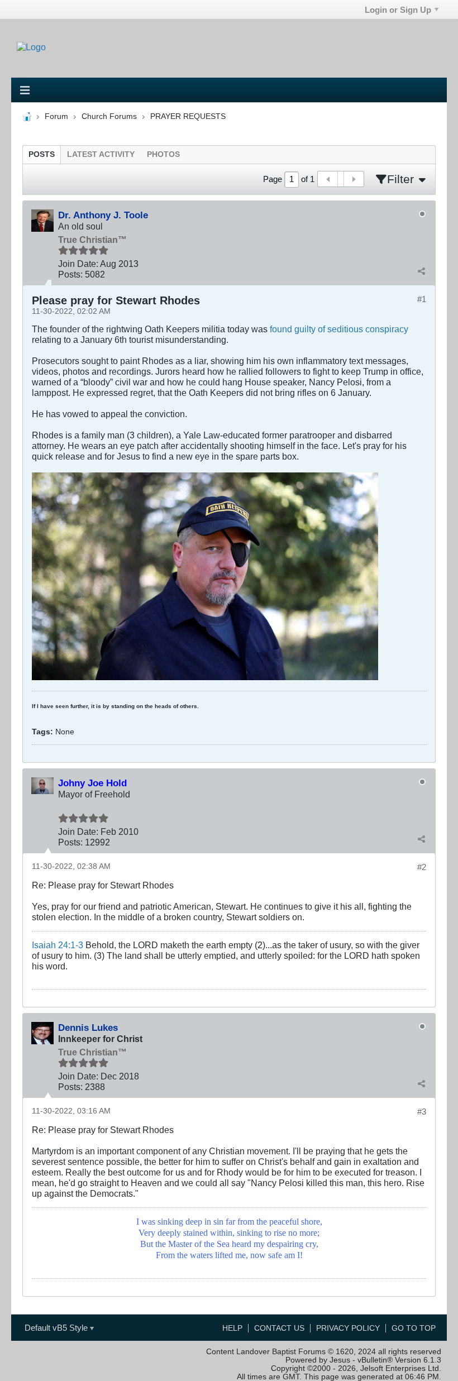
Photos (163, 154)
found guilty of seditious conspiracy (339, 329)
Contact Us (279, 1328)
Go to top (414, 1328)
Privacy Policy (348, 1328)
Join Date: (78, 264)
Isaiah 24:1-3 (57, 945)
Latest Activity (101, 154)
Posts (41, 154)
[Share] (421, 271)
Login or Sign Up (398, 10)
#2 (421, 867)
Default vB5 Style (57, 1327)
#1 (421, 299)
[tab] (41, 154)
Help (232, 1328)
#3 (421, 1111)
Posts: (70, 274)
